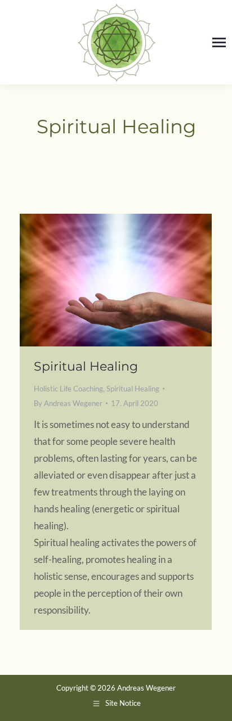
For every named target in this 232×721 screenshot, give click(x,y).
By (68, 403)
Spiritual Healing (86, 366)
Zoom (100, 280)
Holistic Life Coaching (68, 388)
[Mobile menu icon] (219, 42)
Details (131, 280)
